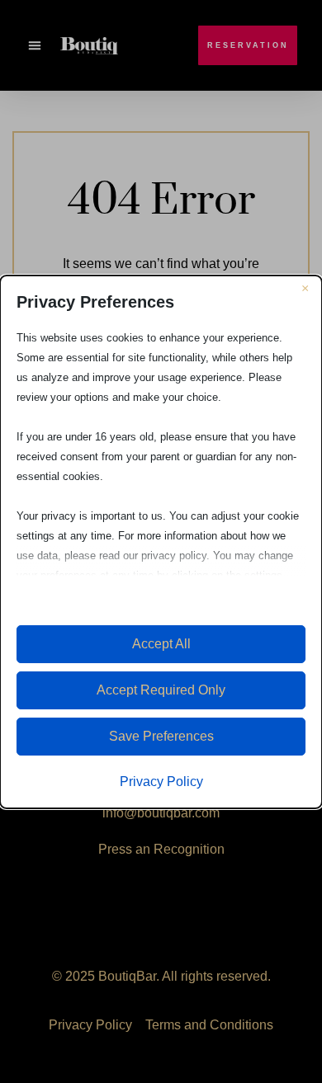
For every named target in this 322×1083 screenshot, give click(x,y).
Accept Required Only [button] (161, 690)
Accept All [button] (161, 644)
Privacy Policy (161, 782)
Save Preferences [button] (161, 736)
